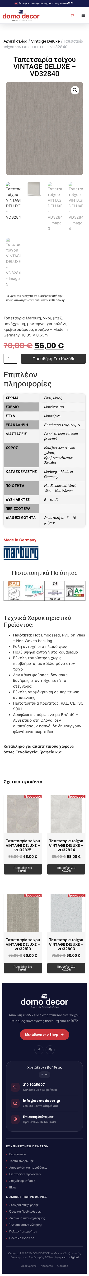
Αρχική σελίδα (15, 41)
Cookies (62, 1266)
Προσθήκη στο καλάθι (53, 359)
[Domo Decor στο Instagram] (50, 1049)
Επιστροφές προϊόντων (25, 1174)
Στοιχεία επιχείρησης (24, 1205)
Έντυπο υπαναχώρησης (25, 1225)
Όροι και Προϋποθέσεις (25, 1212)
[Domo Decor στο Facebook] (38, 1049)
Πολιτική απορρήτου (23, 1231)
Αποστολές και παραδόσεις (28, 1168)
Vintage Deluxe (45, 41)
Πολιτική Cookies (21, 1238)
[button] (75, 90)
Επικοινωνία (17, 1154)
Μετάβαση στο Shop (41, 1034)
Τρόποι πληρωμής (21, 1161)
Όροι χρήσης (29, 1266)
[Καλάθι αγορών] (72, 15)
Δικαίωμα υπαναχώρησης (27, 1218)
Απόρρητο (47, 1266)
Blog (12, 1187)
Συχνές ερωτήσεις (22, 1181)
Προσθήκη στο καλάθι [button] (23, 869)
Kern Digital (70, 1257)
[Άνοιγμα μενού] (81, 15)
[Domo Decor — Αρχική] (21, 15)
